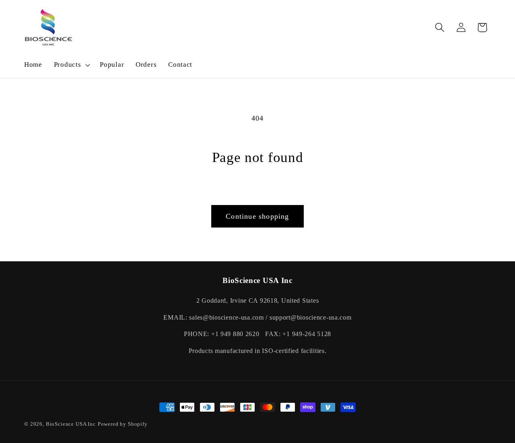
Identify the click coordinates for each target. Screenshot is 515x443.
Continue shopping (257, 216)
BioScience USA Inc (71, 424)
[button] (71, 65)
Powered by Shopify (123, 424)
